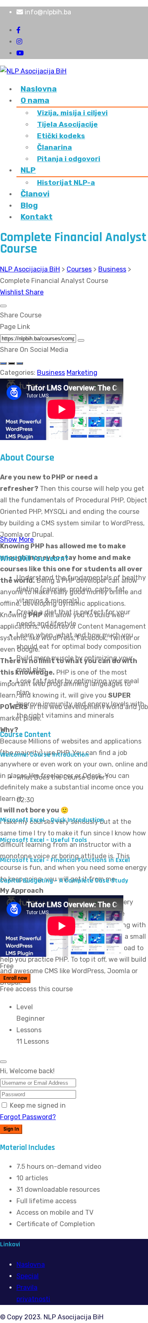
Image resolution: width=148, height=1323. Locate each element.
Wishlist (12, 292)
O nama (35, 100)
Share (34, 292)
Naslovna (39, 89)
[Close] (3, 306)
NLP (28, 170)
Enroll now (15, 978)
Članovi (35, 193)
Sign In (11, 1129)
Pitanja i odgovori (68, 159)
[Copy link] (81, 340)
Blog (29, 205)
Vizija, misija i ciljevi (72, 113)
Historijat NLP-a (66, 182)
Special (27, 1276)
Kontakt (37, 216)
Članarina (54, 147)
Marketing (82, 372)
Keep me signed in (38, 1105)
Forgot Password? (28, 1117)
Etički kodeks (61, 136)
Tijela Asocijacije (67, 124)
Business (51, 372)
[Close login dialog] (3, 1062)
